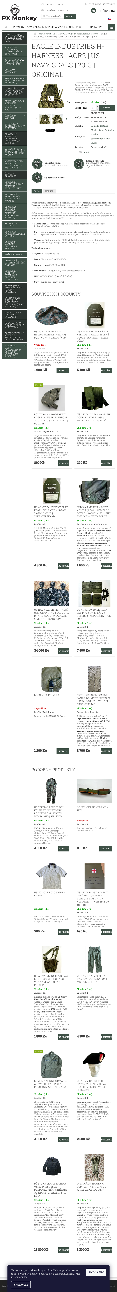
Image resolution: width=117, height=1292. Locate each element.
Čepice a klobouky (11, 174)
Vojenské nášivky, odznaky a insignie (11, 245)
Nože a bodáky (13, 254)
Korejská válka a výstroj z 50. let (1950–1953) (14, 61)
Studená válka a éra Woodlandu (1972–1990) (15, 80)
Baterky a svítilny (11, 224)
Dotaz (86, 152)
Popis (37, 191)
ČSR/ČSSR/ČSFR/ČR (10, 116)
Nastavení (21, 1284)
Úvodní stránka (6, 27)
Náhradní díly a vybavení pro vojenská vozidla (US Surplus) (13, 351)
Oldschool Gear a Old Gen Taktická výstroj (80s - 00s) (14, 105)
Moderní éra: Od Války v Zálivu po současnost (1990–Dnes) (14, 91)
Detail (63, 370)
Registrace (109, 4)
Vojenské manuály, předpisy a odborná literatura (11, 275)
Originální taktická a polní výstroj (15, 233)
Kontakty (95, 26)
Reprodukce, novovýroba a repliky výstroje (13, 288)
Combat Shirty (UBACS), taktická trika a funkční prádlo (15, 152)
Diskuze (49, 191)
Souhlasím (96, 1272)
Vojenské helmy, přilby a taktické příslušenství (14, 185)
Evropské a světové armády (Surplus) (15, 126)
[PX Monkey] (19, 12)
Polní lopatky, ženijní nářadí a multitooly (14, 324)
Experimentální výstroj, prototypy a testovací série (14, 336)
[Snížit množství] (97, 109)
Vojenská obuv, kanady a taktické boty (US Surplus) (14, 164)
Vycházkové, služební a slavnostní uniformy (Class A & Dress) (15, 302)
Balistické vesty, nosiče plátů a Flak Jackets (13, 197)
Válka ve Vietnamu (11, 71)
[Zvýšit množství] (97, 106)
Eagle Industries (99, 125)
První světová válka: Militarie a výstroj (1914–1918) (47, 26)
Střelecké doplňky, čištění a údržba (15, 262)
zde (25, 1276)
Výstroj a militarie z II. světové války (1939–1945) (14, 50)
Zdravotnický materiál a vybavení (13, 314)
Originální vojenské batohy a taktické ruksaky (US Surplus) (12, 212)
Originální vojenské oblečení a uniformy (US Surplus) (13, 138)
